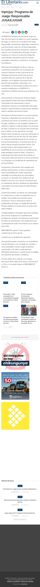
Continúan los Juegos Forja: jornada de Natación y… (20, 489)
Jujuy (36, 24)
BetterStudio (24, 584)
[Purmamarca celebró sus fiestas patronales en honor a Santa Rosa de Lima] (11, 310)
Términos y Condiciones (13, 581)
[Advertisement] (20, 455)
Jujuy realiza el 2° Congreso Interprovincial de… (20, 513)
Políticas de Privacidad (27, 581)
